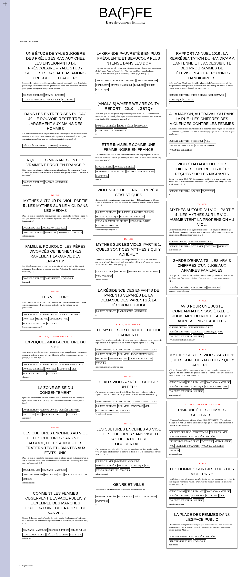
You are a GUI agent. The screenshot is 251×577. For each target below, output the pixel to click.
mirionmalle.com (175, 454)
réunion (150, 85)
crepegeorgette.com (176, 504)
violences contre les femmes (112, 221)
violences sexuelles (180, 150)
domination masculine (54, 228)
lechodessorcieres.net (103, 414)
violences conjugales (181, 145)
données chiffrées (33, 95)
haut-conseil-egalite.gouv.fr (106, 229)
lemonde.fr (26, 186)
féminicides (124, 212)
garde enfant (52, 278)
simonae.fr (26, 377)
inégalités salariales (35, 146)
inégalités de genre (143, 212)
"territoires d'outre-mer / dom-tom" (115, 80)
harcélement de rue (34, 535)
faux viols (28, 319)
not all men (197, 496)
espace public (125, 496)
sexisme (52, 146)
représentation (216, 95)
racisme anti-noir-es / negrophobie (41, 100)
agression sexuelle (180, 432)
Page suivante (27, 565)
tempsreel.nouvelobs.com (179, 291)
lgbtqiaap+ (141, 126)
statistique (68, 100)
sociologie (124, 466)
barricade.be (173, 545)
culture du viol (31, 228)
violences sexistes (205, 145)
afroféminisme (104, 167)
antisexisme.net (28, 236)
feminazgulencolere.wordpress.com (109, 367)
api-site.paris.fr (28, 538)
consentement (31, 314)
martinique (126, 85)
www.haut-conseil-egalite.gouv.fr (182, 340)
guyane (115, 85)
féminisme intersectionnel (110, 171)
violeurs (77, 232)
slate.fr (98, 179)
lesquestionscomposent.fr (32, 327)
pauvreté (139, 85)
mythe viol (51, 232)
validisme (188, 100)
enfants (49, 95)
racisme (59, 95)
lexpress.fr (26, 282)
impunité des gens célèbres (184, 441)
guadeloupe (102, 85)
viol (207, 141)
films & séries (199, 95)
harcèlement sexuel (142, 354)
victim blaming (151, 271)
